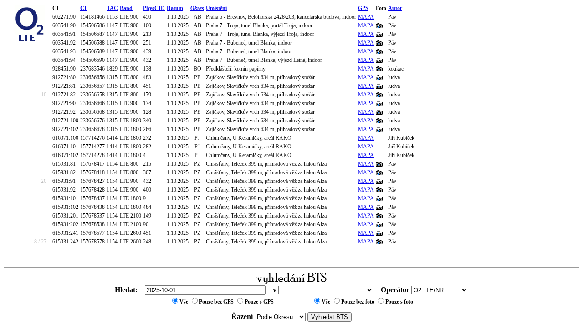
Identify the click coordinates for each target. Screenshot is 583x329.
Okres (197, 8)
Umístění (216, 8)
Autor (395, 8)
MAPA (366, 17)
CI (83, 8)
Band (126, 8)
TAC (112, 8)
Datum (175, 8)
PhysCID (154, 8)
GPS (363, 8)
